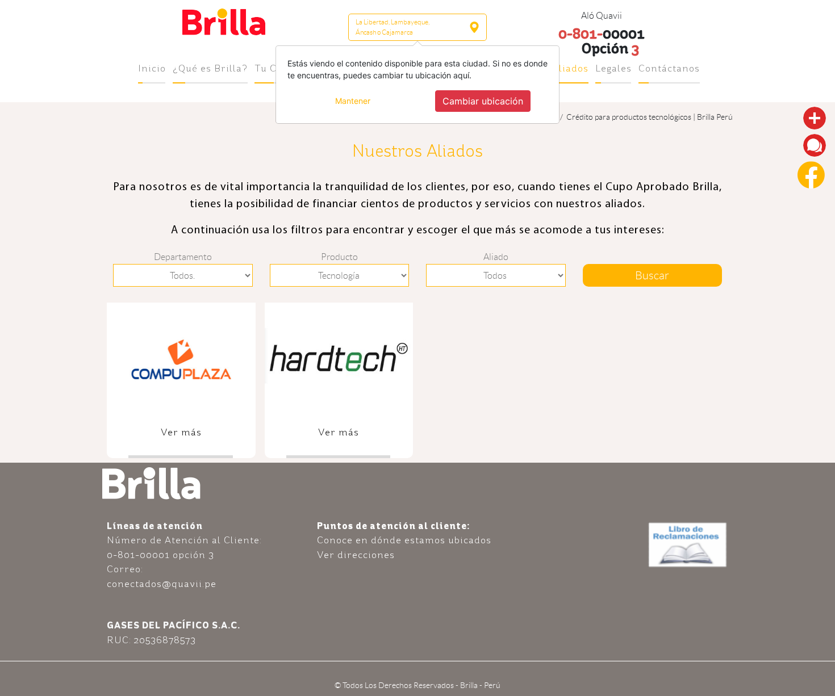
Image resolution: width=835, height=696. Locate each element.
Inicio (152, 68)
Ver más (181, 432)
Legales (613, 68)
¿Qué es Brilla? (210, 68)
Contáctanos (669, 68)
